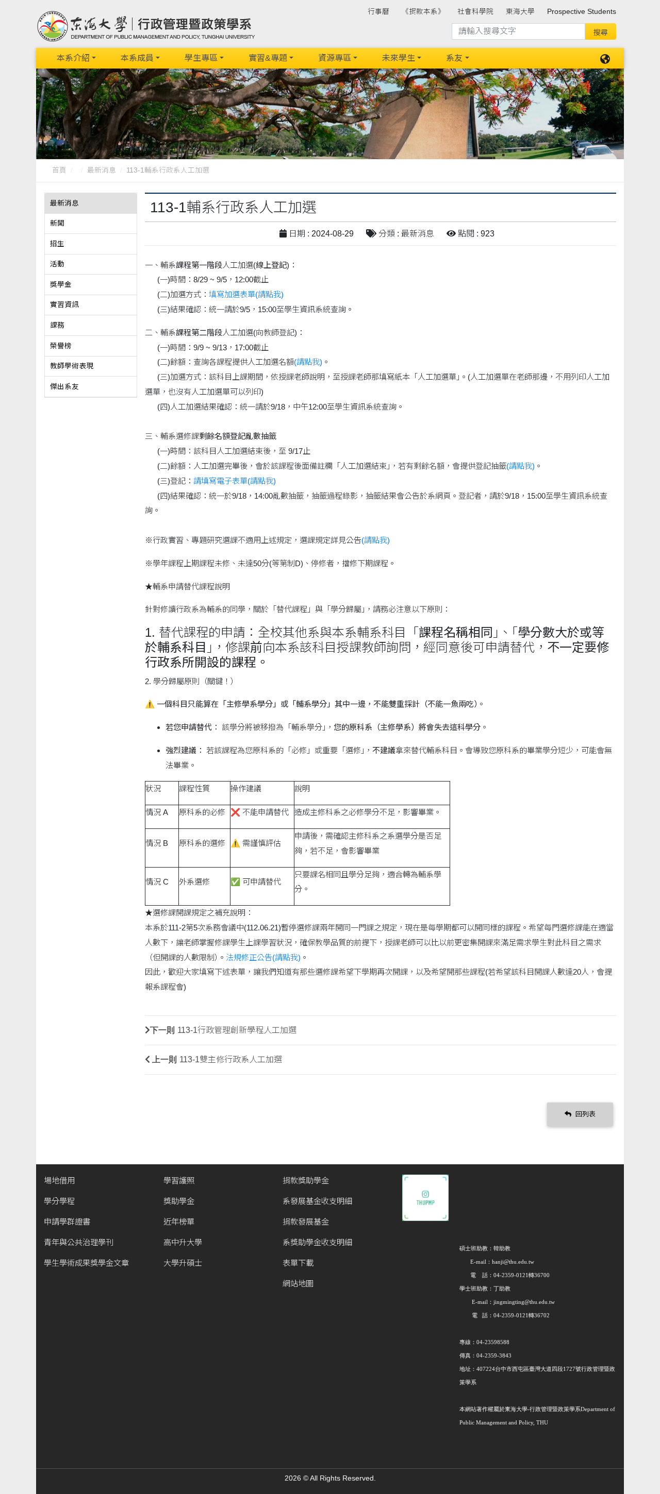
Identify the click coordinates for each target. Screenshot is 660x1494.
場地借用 (59, 1180)
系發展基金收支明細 (317, 1201)
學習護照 (178, 1180)
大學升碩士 (182, 1263)
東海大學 (520, 11)
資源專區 (334, 58)
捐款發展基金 (306, 1221)
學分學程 (59, 1201)
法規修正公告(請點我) (263, 957)
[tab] (91, 203)
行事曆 (378, 11)
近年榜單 (178, 1221)
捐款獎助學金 (306, 1180)
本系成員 (137, 58)
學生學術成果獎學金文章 (86, 1263)
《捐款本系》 (423, 11)
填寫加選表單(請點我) (246, 294)
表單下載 (298, 1263)
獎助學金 (178, 1201)
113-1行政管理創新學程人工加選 (236, 1030)
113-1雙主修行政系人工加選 (230, 1059)
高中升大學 (182, 1242)
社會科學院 (475, 11)
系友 (454, 58)
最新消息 (101, 170)
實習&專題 (268, 58)
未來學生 (398, 58)
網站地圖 (298, 1283)
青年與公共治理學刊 (78, 1242)
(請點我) (308, 362)
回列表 (584, 1114)
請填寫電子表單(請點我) (234, 481)
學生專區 (201, 58)
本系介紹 (73, 58)
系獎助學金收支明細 (317, 1242)
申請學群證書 (67, 1221)
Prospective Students (581, 11)
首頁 (59, 170)
